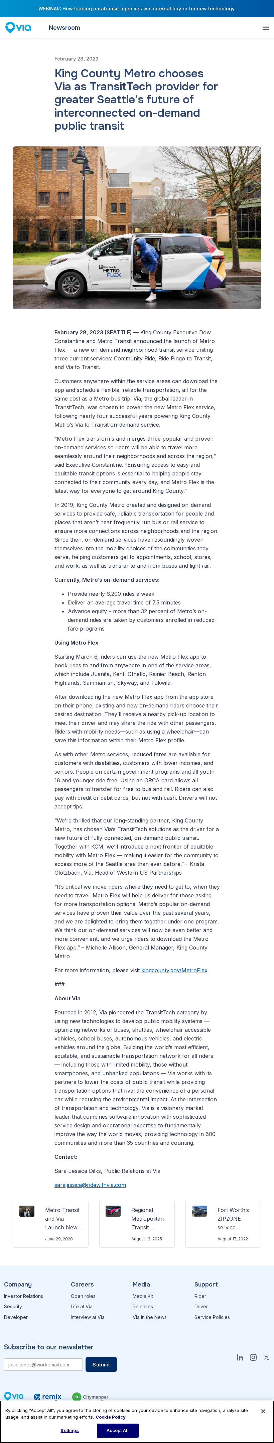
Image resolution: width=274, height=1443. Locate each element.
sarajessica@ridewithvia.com (90, 1185)
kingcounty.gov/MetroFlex (174, 970)
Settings (69, 1430)
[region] (137, 1422)
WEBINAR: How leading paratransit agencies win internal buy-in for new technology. (137, 8)
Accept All (118, 1430)
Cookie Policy (111, 1417)
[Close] (263, 1411)
